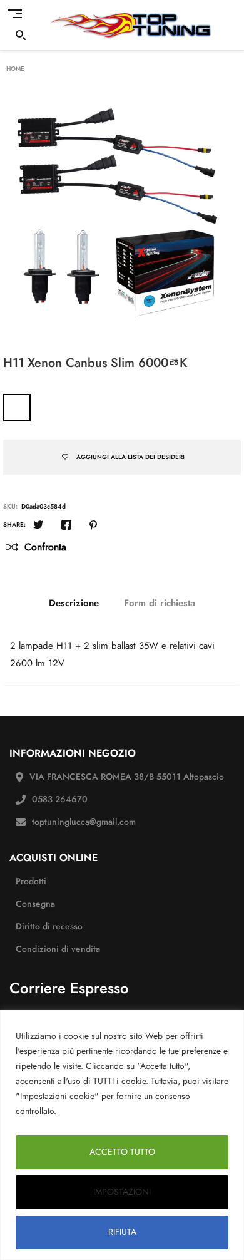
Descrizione (74, 603)
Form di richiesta (159, 603)
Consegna (35, 904)
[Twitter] (38, 526)
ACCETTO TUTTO (122, 1152)
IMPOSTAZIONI (122, 1192)
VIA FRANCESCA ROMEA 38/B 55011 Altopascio (126, 777)
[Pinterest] (93, 526)
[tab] (74, 603)
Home (15, 69)
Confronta (45, 547)
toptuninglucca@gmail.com (84, 822)
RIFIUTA (122, 1232)
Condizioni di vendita (58, 949)
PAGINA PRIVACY (96, 1111)
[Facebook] (66, 526)
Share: (14, 524)
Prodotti (31, 881)
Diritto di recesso (49, 926)
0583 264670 (60, 799)
